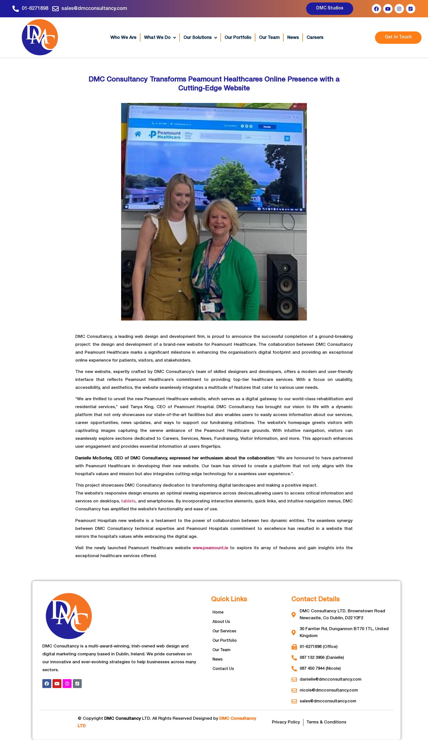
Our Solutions (198, 38)
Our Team (269, 38)
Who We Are (123, 38)
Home (218, 612)
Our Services (224, 631)
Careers (315, 38)
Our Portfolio (238, 38)
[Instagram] (399, 8)
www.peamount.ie (210, 548)
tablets (128, 501)
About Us (221, 622)
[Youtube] (388, 8)
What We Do (157, 38)
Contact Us (223, 669)
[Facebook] (376, 8)
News (293, 38)
